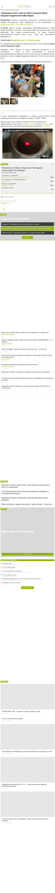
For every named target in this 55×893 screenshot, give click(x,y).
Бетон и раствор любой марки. (12, 719)
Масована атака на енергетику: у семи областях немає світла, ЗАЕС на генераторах (26, 387)
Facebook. (45, 124)
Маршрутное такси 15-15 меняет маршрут (26, 40)
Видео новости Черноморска (15, 218)
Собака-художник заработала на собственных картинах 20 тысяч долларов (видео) (26, 228)
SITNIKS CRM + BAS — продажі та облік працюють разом (21, 711)
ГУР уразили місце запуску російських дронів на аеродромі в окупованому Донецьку (27, 379)
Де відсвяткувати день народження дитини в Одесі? (19, 364)
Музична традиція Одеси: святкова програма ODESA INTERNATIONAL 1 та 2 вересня (27, 341)
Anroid (47, 126)
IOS (43, 126)
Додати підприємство (27, 587)
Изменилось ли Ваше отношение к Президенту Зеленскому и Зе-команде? (22, 169)
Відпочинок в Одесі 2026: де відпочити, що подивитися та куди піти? (25, 332)
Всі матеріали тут (27, 237)
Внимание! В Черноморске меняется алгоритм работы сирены (20, 224)
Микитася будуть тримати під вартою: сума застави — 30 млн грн (24, 349)
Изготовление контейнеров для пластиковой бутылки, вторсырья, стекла (27, 751)
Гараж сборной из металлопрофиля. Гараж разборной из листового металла (25, 820)
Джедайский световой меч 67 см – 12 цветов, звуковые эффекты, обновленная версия (24, 785)
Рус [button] (50, 6)
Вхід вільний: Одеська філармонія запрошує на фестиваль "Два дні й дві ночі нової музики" (27, 356)
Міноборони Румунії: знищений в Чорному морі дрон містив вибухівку (26, 372)
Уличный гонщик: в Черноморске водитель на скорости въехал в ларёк (23, 232)
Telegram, (26, 124)
